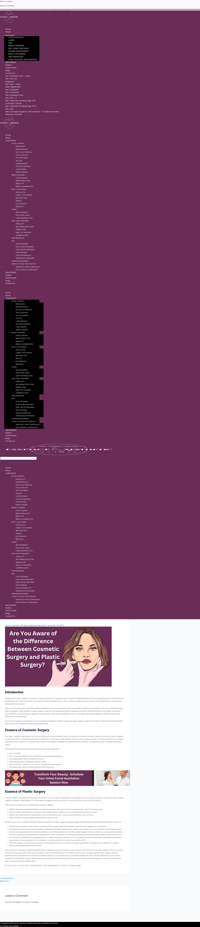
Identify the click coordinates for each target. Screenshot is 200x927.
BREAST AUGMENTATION (24, 186)
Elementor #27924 (13, 114)
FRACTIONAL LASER (22, 215)
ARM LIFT (19, 201)
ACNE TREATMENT (22, 244)
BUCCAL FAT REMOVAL (24, 152)
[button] (43, 24)
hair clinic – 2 (11, 98)
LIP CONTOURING (22, 158)
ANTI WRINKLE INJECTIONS (25, 227)
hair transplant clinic (14, 95)
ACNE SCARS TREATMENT (25, 247)
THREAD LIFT (20, 224)
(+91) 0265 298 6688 (40, 10)
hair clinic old (11, 78)
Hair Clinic (9, 109)
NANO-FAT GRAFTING (23, 232)
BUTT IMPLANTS (21, 204)
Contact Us (10, 73)
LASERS (11, 40)
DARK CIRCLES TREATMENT (25, 249)
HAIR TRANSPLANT (16, 56)
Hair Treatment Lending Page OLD (20, 100)
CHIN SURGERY (21, 169)
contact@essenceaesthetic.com (20, 10)
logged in (19, 902)
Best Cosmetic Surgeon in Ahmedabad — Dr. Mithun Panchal (32, 111)
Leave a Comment (12, 625)
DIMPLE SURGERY (22, 172)
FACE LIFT (19, 161)
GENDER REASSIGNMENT (18, 51)
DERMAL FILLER (21, 229)
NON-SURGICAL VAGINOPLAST (27, 270)
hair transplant (12, 89)
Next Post (5, 881)
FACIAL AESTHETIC (16, 37)
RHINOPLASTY (20, 146)
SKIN (10, 43)
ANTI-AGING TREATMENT (18, 48)
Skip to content (6, 1)
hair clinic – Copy (12, 84)
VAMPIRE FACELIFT (22, 235)
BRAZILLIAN (19, 206)
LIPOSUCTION (20, 192)
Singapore (9, 81)
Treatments (9, 35)
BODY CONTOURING (16, 54)
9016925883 (66, 10)
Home (8, 29)
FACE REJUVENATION (23, 166)
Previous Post (6, 878)
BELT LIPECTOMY (21, 198)
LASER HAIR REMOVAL (23, 255)
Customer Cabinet (13, 103)
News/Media (10, 62)
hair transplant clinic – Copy (17, 76)
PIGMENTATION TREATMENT (25, 258)
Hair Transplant (12, 92)
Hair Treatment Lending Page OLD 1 (21, 106)
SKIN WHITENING (21, 252)
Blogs (7, 70)
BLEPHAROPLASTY (22, 149)
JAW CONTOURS (22, 155)
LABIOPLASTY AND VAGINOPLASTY (28, 267)
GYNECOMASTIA (22, 178)
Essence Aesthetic (7, 6)
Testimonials (10, 67)
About (8, 32)
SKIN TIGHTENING (22, 212)
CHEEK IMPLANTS (22, 163)
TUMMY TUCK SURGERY (24, 195)
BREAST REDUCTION (23, 181)
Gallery (8, 65)
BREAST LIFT (20, 184)
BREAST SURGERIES (16, 45)
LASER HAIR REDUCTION (24, 218)
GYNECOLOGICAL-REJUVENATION (22, 59)
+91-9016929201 (54, 10)
